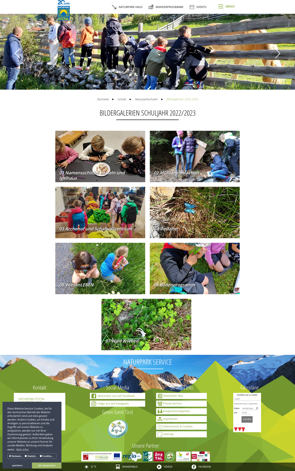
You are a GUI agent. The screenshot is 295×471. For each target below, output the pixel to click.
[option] (147, 49)
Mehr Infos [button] (22, 449)
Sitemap (168, 434)
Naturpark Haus (130, 7)
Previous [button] (17, 53)
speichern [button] (17, 465)
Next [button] (278, 53)
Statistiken (33, 456)
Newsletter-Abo (173, 395)
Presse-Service (172, 403)
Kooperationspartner (176, 411)
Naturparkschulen (146, 99)
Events (201, 7)
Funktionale (49, 456)
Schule (122, 99)
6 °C (93, 466)
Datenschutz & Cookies (178, 426)
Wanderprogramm (169, 7)
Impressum (170, 418)
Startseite (103, 99)
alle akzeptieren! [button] (46, 465)
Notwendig (17, 456)
